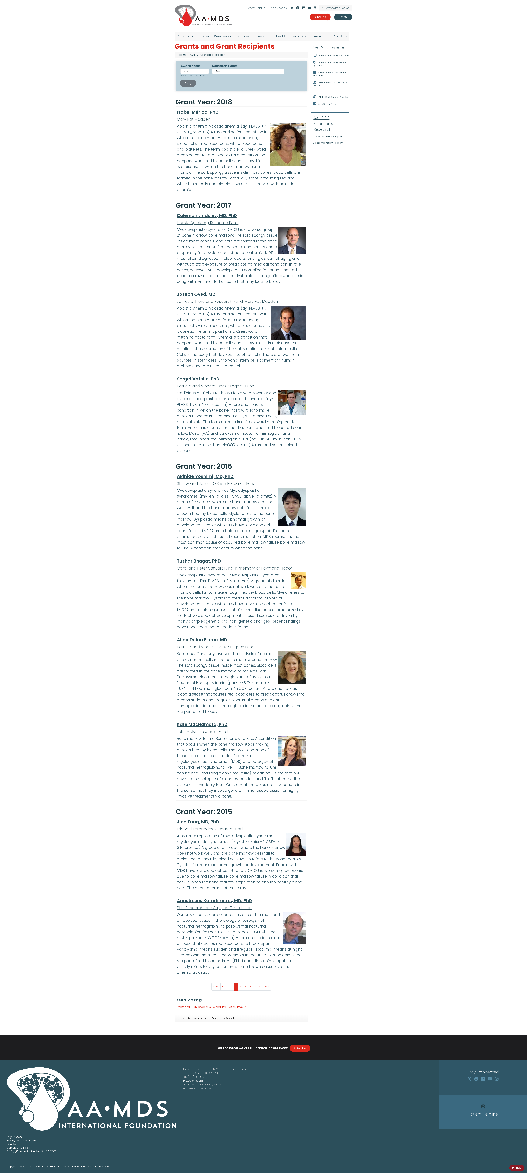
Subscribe (300, 1048)
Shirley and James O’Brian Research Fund (216, 483)
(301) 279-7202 (211, 1073)
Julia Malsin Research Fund (202, 731)
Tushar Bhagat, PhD (199, 561)
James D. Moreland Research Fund (210, 301)
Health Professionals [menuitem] (291, 36)
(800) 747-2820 (192, 1073)
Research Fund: (224, 66)
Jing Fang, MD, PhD (198, 822)
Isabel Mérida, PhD (197, 112)
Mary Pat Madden (193, 119)
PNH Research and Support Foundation (214, 908)
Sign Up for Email (327, 104)
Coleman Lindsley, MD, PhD (207, 215)
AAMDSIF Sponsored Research (207, 54)
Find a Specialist (279, 8)
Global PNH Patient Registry (230, 1007)
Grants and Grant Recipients (193, 1007)
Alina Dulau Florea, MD (202, 640)
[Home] (203, 15)
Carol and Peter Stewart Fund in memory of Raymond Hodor (234, 568)
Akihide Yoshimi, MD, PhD (205, 476)
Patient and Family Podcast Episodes (330, 64)
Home (182, 54)
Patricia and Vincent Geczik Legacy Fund (215, 386)
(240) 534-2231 (196, 1077)
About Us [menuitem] (340, 36)
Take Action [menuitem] (320, 36)
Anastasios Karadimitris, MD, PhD (214, 900)
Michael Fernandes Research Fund (210, 829)
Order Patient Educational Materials (329, 74)
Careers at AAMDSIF (18, 1147)
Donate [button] (343, 17)
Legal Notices (15, 1137)
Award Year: (190, 66)
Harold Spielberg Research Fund (207, 222)
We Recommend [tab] (194, 1018)
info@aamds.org (193, 1080)
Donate (11, 1144)
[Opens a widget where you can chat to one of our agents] (516, 1168)
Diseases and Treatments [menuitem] (233, 36)
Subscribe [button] (320, 17)
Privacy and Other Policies (22, 1140)
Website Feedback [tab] (226, 1018)
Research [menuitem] (264, 36)
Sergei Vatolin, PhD (198, 379)
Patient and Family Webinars (333, 55)
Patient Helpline (256, 8)
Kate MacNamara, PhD (202, 724)
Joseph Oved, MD (196, 294)
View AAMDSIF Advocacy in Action (330, 84)
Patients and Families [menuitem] (193, 36)
